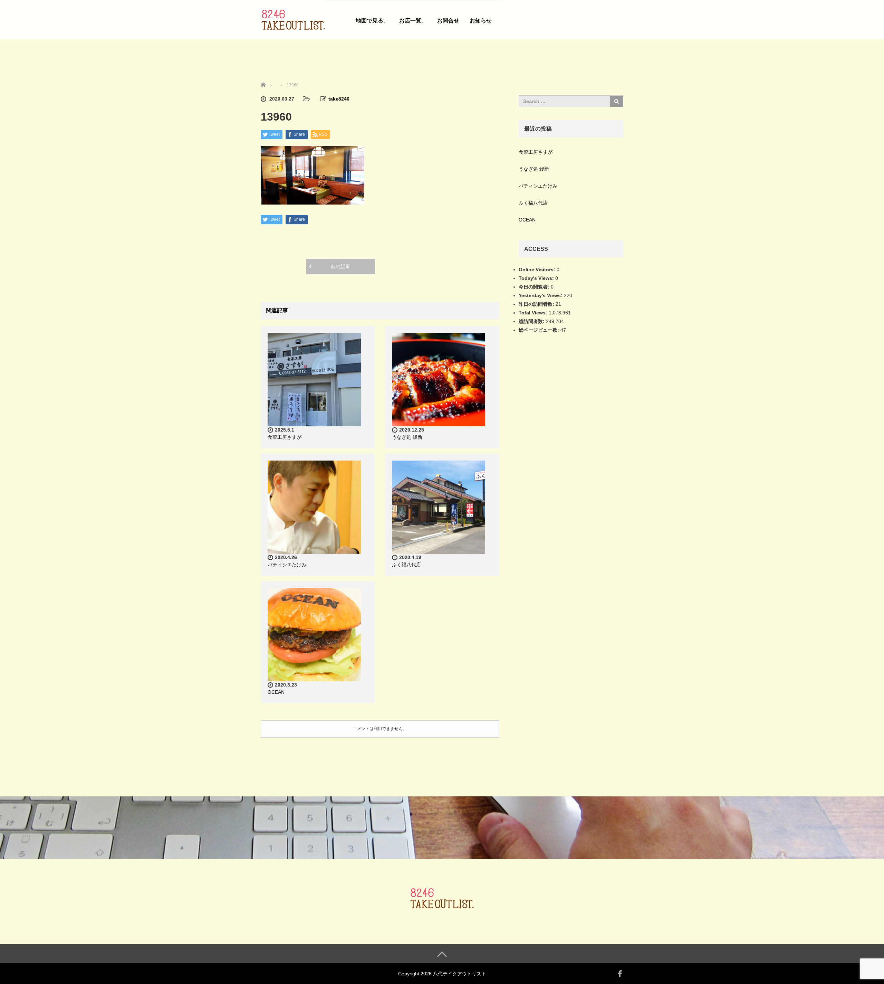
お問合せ (448, 20)
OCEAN (276, 692)
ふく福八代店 (406, 564)
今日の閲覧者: (535, 287)
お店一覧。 (413, 20)
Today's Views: (537, 278)
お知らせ (481, 20)
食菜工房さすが (284, 437)
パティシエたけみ (287, 564)
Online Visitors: (538, 269)
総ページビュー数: (539, 330)
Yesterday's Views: (541, 295)
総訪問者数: (532, 321)
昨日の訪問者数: (537, 304)
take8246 (338, 99)
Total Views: (534, 312)
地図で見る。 (372, 20)
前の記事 (340, 266)
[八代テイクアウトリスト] (293, 18)
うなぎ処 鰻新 (407, 437)
